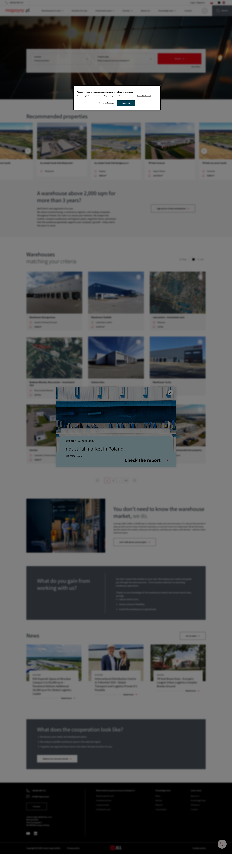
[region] (117, 97)
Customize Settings (106, 103)
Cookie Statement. (144, 96)
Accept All (126, 103)
